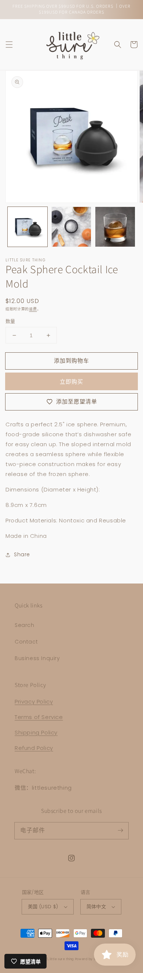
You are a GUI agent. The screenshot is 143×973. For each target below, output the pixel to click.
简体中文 (96, 906)
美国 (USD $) (43, 906)
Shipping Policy (36, 732)
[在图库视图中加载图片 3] (115, 227)
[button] (9, 44)
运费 (33, 309)
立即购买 (71, 381)
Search (24, 625)
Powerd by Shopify (90, 959)
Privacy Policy (34, 701)
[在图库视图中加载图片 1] (27, 227)
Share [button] (22, 554)
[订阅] (120, 830)
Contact (26, 641)
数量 (10, 321)
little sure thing (62, 959)
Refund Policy (34, 748)
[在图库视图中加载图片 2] (71, 227)
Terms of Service (39, 717)
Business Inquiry (37, 658)
